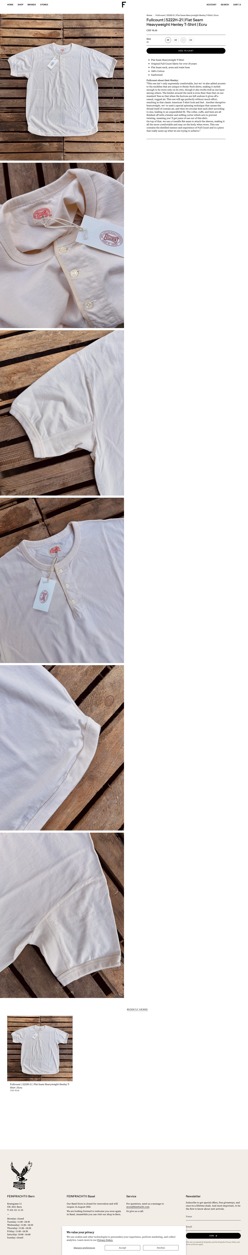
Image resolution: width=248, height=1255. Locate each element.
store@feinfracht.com (137, 1206)
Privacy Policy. (105, 1240)
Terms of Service (192, 1244)
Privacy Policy (230, 1242)
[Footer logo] (21, 1175)
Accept (122, 1247)
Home (149, 15)
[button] (20, 4)
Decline (161, 1247)
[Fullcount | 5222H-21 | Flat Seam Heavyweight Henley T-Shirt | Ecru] (40, 1048)
